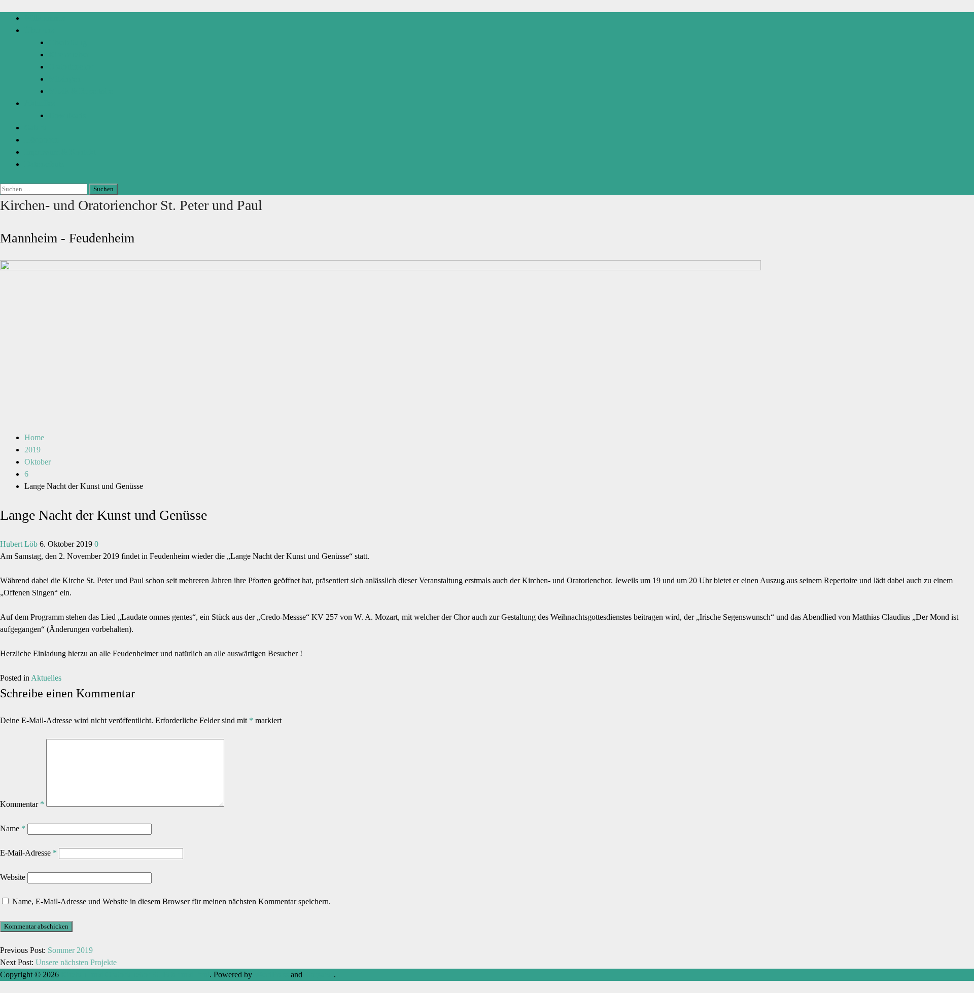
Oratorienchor (71, 66)
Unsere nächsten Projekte (76, 962)
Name (12, 828)
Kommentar (22, 804)
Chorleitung (68, 42)
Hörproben (41, 139)
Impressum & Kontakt (59, 152)
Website (12, 877)
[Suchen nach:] (44, 188)
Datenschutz (44, 164)
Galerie (36, 127)
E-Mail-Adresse (28, 852)
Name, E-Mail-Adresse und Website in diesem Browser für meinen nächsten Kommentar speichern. (171, 901)
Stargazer (319, 974)
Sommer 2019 (70, 950)
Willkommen (44, 18)
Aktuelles (39, 103)
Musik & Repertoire (81, 91)
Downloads (67, 115)
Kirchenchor (69, 54)
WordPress (271, 974)
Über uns (39, 30)
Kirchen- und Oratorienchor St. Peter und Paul (131, 205)
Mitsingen (65, 79)
